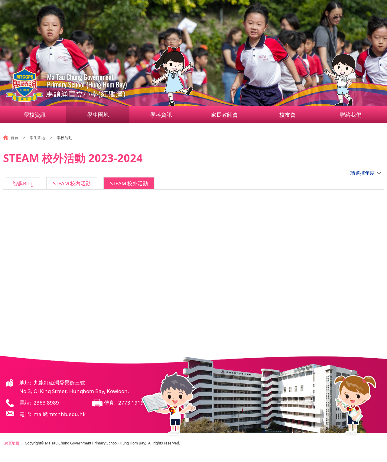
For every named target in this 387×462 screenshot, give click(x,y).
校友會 (287, 114)
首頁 (14, 137)
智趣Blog (23, 183)
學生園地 (98, 114)
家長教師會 (224, 114)
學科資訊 (161, 114)
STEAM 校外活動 (129, 183)
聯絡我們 (351, 114)
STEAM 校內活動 (72, 183)
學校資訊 (35, 114)
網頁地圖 (12, 443)
